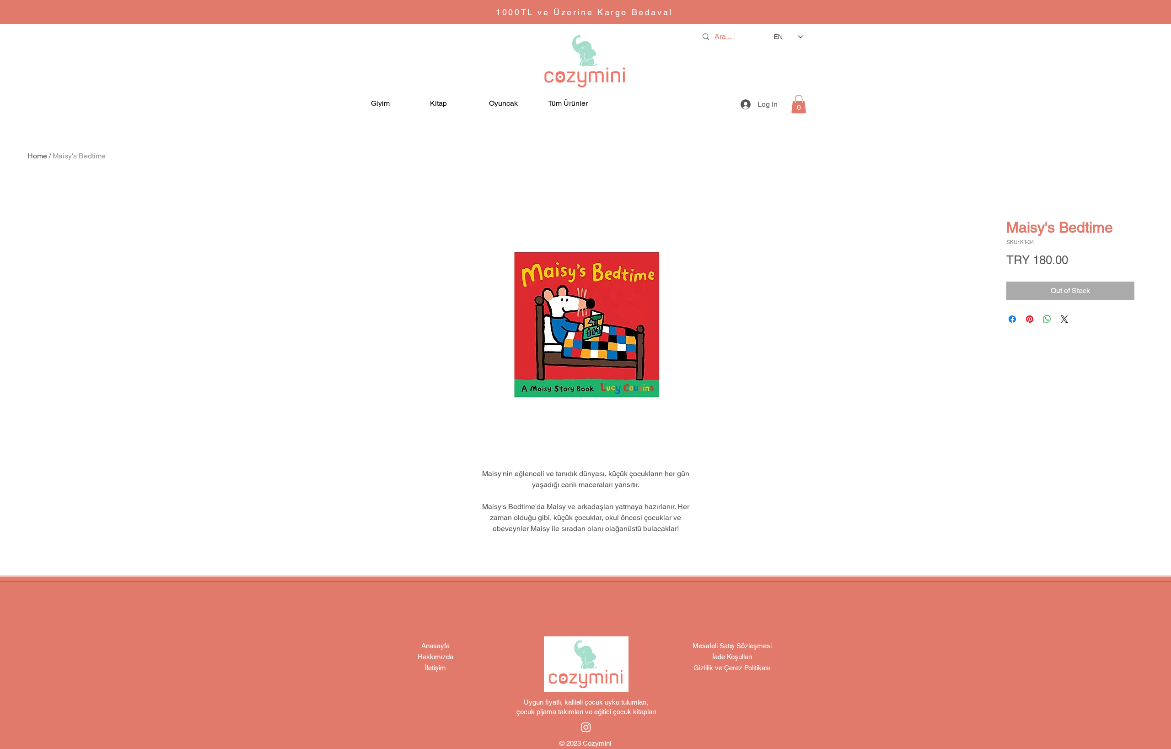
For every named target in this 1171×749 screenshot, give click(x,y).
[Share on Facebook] (1012, 319)
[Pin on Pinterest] (1029, 319)
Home (37, 156)
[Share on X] (1064, 319)
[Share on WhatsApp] (1047, 319)
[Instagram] (586, 727)
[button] (390, 103)
